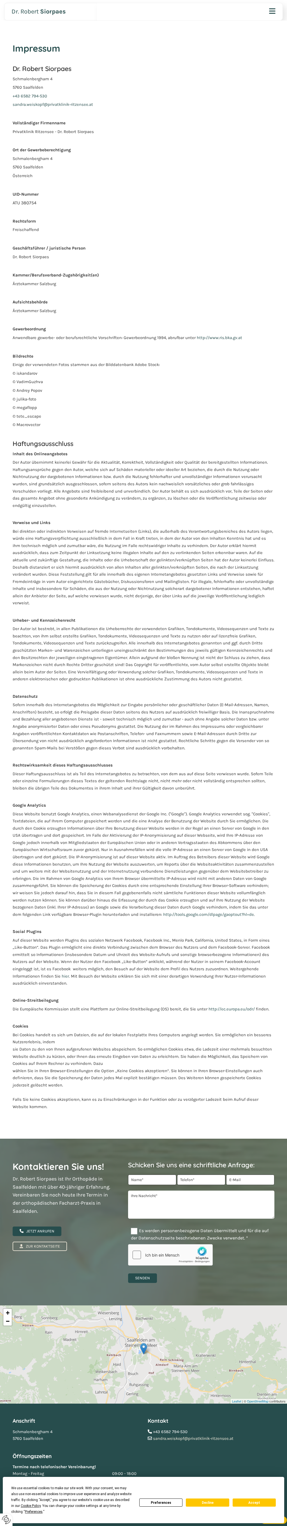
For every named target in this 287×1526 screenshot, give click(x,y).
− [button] (8, 1321)
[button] (37, 1231)
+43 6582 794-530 (30, 96)
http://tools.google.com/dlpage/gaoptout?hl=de (208, 914)
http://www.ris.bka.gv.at (219, 337)
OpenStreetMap (258, 1401)
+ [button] (8, 1312)
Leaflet (236, 1401)
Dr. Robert (38, 11)
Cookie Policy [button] (31, 1506)
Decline (208, 1503)
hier (65, 976)
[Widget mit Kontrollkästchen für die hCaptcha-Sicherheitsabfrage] (170, 1255)
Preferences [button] (34, 1512)
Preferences (161, 1503)
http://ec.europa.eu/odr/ (232, 1009)
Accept (254, 1503)
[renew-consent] (6, 1519)
